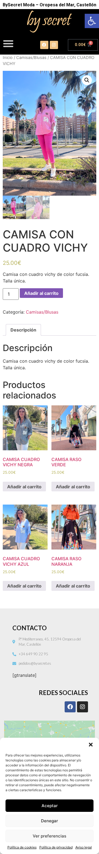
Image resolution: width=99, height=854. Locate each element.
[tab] (23, 330)
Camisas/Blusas (31, 57)
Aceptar (50, 805)
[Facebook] (44, 45)
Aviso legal (83, 847)
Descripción (23, 330)
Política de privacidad (56, 847)
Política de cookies (22, 847)
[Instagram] (54, 45)
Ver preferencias (49, 836)
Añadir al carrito (41, 293)
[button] (92, 21)
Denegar (49, 820)
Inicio (8, 57)
